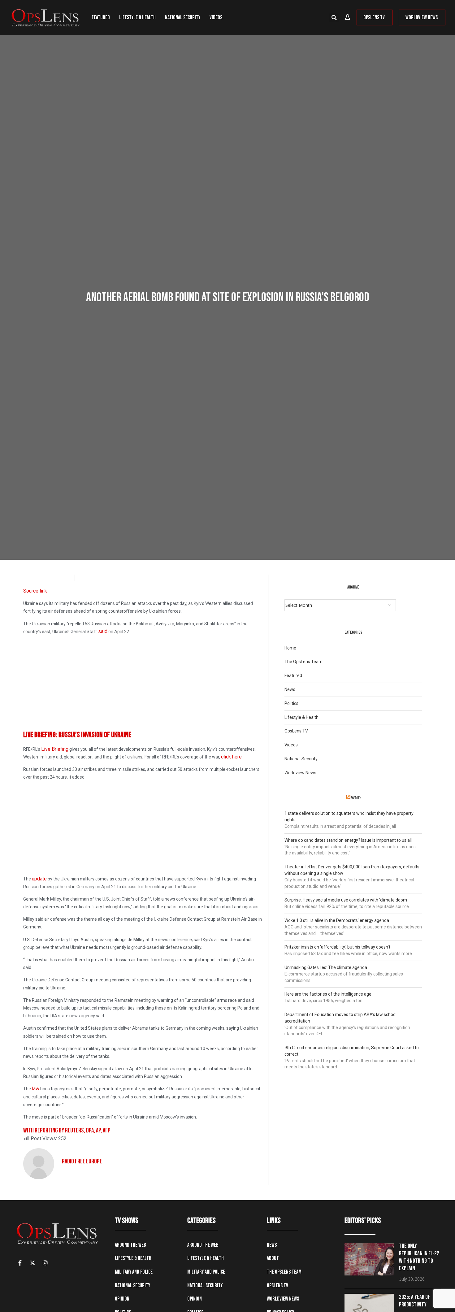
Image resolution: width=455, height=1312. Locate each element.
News (289, 689)
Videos (216, 17)
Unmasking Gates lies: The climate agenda (325, 967)
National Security (182, 17)
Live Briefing (54, 749)
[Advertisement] (143, 683)
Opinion (122, 1299)
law (35, 1089)
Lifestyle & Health (137, 17)
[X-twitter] (32, 1262)
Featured (101, 17)
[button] (334, 17)
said (102, 631)
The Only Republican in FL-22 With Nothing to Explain (419, 1257)
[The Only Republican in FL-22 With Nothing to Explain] (369, 1259)
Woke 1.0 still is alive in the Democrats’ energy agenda (336, 920)
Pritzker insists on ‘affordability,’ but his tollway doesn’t (337, 947)
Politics (291, 703)
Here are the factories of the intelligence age (327, 994)
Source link (35, 591)
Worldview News (300, 772)
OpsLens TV (296, 730)
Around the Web (130, 1245)
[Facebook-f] (19, 1262)
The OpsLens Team (303, 661)
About (273, 1258)
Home (290, 647)
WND (356, 797)
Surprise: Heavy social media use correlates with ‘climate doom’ (346, 899)
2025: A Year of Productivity (414, 1301)
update (39, 879)
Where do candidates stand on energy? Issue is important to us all (348, 840)
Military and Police (134, 1272)
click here (231, 757)
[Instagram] (45, 1262)
